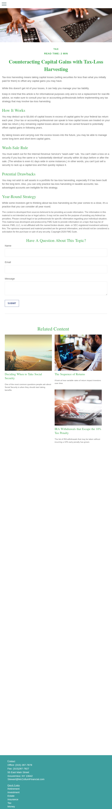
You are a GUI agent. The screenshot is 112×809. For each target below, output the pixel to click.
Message (10, 278)
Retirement (14, 788)
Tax (9, 803)
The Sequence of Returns (70, 374)
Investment (14, 792)
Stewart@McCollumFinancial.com (26, 779)
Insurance (13, 799)
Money (11, 806)
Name (8, 245)
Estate (11, 796)
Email (8, 262)
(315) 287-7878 (23, 765)
